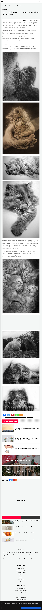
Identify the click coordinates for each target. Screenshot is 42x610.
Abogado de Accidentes (21, 572)
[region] (21, 605)
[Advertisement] (21, 322)
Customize (11, 607)
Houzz (21, 581)
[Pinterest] (12, 415)
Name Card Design (21, 595)
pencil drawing (23, 417)
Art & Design (4, 9)
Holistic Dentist (21, 568)
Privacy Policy (19, 604)
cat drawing (7, 417)
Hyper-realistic (13, 417)
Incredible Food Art (21, 588)
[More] (21, 415)
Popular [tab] (12, 517)
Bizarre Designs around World (21, 599)
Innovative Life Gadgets (21, 592)
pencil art (18, 417)
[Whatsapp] (17, 415)
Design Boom (21, 579)
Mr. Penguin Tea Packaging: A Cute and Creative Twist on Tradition (26, 439)
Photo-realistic (29, 417)
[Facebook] (4, 415)
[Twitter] (8, 415)
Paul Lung (24, 20)
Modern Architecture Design (21, 590)
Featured (23, 425)
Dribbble (21, 574)
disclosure (33, 558)
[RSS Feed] (16, 480)
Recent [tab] (31, 517)
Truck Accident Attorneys (21, 570)
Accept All (31, 607)
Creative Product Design (21, 597)
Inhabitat (21, 577)
